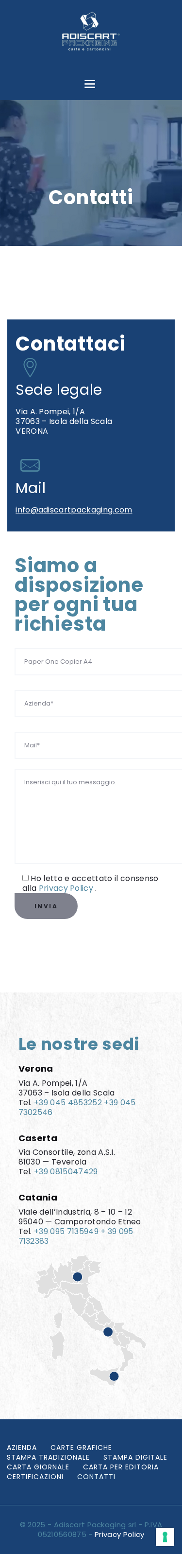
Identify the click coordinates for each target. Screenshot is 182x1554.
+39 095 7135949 (66, 1231)
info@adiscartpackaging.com (74, 509)
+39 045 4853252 (68, 1102)
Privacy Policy (67, 888)
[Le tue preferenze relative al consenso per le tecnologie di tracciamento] (165, 1537)
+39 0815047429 (66, 1171)
